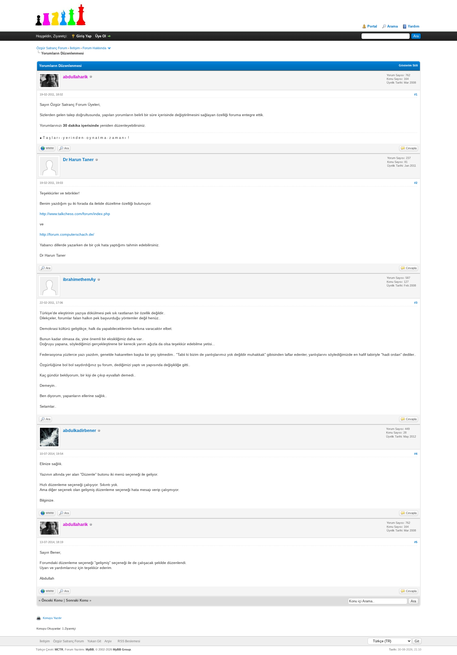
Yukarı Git (94, 641)
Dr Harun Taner (78, 159)
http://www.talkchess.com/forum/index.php (75, 214)
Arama (392, 26)
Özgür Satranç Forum (51, 48)
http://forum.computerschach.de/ (67, 234)
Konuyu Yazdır (52, 618)
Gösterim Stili (408, 65)
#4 (415, 453)
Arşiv (108, 641)
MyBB (90, 649)
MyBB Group (122, 649)
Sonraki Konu (77, 600)
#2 (415, 182)
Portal (372, 26)
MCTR (59, 649)
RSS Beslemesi (129, 641)
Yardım (413, 26)
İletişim (75, 48)
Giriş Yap (84, 36)
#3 (415, 302)
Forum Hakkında (94, 48)
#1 (415, 94)
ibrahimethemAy (79, 279)
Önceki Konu (52, 600)
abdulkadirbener (79, 430)
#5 (415, 542)
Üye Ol (100, 36)
